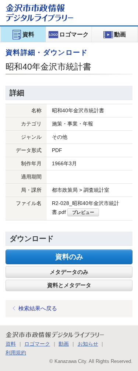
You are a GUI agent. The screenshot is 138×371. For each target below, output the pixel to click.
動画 (64, 344)
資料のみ (69, 257)
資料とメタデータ (69, 285)
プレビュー (83, 212)
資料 (11, 344)
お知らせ (88, 344)
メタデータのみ (69, 272)
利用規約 (16, 353)
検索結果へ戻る (37, 308)
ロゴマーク (37, 344)
